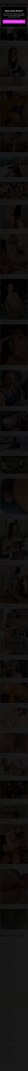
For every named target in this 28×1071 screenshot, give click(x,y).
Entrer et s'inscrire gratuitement (14, 21)
